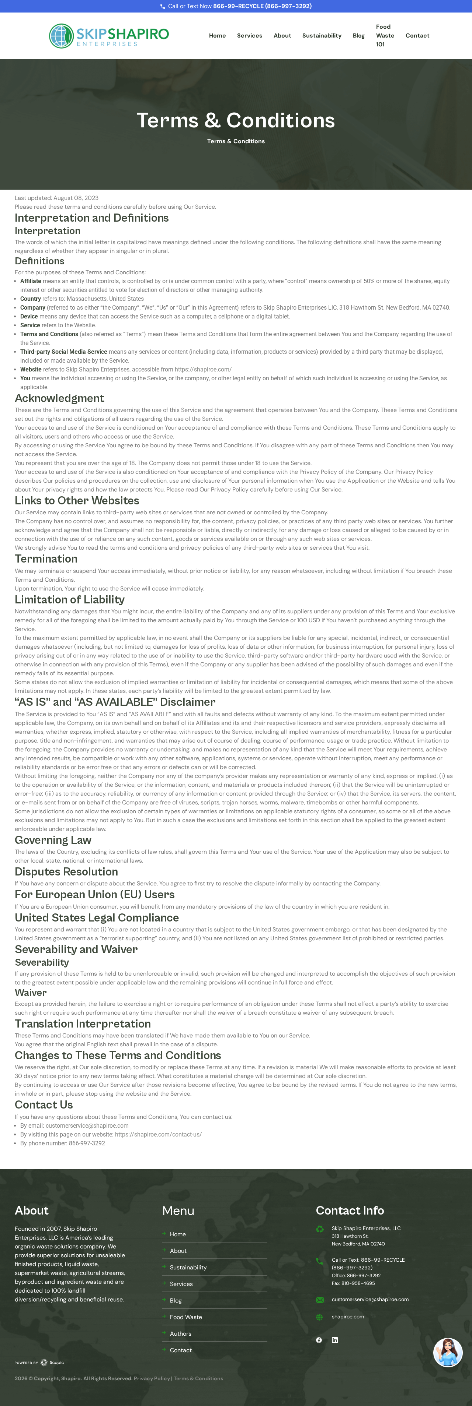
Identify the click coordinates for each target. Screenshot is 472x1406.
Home (217, 35)
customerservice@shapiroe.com (87, 1125)
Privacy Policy (152, 1378)
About (282, 35)
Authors (180, 1334)
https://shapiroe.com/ (203, 369)
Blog (359, 35)
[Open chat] (448, 1352)
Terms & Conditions (198, 1378)
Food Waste (186, 1317)
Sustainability (322, 35)
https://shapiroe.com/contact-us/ (158, 1134)
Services (250, 35)
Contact (418, 35)
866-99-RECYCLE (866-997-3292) (262, 6)
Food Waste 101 (385, 35)
